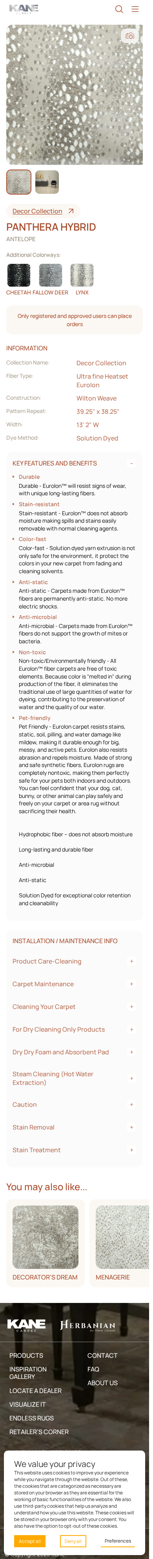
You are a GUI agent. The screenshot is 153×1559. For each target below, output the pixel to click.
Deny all (73, 1541)
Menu (135, 9)
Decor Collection (37, 211)
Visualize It (27, 1404)
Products (26, 1355)
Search (119, 9)
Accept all (30, 1541)
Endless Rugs (31, 1418)
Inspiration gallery (28, 1373)
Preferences (118, 1540)
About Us (102, 1383)
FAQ (93, 1369)
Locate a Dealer (35, 1390)
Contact (102, 1355)
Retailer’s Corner (39, 1431)
